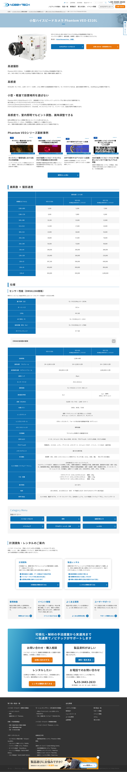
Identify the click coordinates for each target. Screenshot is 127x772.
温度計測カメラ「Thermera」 (16, 716)
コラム (96, 717)
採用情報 (79, 3)
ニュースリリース (71, 714)
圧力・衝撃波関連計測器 (15, 727)
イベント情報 (91, 6)
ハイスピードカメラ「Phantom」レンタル (48, 725)
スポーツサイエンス (13, 735)
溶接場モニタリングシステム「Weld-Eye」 (47, 750)
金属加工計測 (39, 735)
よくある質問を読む (78, 616)
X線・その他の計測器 (14, 729)
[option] (22, 152)
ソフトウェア (27, 526)
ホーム (10, 768)
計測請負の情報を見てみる (38, 585)
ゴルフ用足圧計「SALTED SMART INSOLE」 (20, 755)
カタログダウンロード (106, 7)
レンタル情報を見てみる (42, 683)
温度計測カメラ (99, 519)
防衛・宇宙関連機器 (13, 722)
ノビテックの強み (54, 6)
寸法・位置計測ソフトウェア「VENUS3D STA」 (49, 716)
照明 (63, 519)
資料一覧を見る (84, 659)
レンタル (99, 526)
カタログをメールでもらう (67, 47)
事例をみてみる (23, 616)
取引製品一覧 (97, 708)
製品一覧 (65, 6)
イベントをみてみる (50, 616)
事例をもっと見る (63, 175)
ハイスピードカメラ (27, 519)
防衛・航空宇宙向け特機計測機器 (17, 725)
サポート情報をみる (107, 616)
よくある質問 (70, 717)
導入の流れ (81, 6)
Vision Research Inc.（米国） (65, 39)
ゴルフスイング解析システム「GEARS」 (19, 743)
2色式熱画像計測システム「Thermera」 (47, 748)
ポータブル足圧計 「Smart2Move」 (18, 748)
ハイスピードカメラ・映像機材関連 (46, 722)
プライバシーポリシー (21, 768)
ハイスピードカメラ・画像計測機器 (18, 708)
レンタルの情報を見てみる (87, 585)
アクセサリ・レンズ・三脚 (63, 526)
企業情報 (72, 3)
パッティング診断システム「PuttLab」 (19, 745)
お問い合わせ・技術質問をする (102, 47)
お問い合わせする (42, 659)
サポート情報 (97, 711)
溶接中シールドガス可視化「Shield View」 (47, 755)
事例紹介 (73, 6)
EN (67, 3)
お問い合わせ (120, 7)
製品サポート (88, 3)
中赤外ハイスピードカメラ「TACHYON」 (47, 753)
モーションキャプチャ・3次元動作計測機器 (48, 708)
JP (64, 3)
